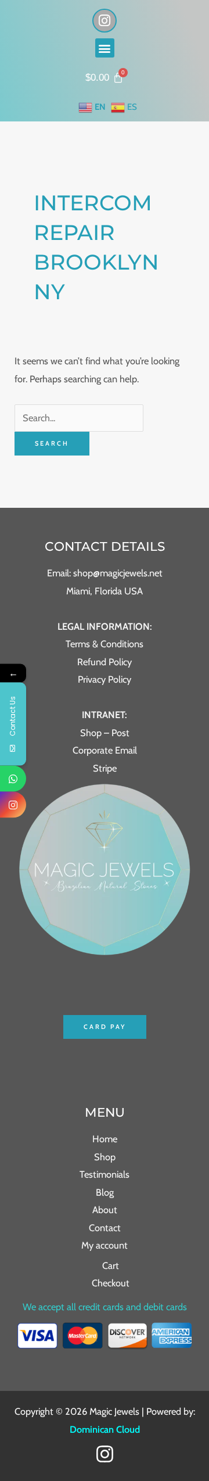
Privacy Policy (104, 679)
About (104, 1209)
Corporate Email (105, 750)
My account (104, 1245)
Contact (105, 1227)
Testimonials (104, 1174)
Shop (105, 1157)
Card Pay (105, 1027)
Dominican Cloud (105, 1429)
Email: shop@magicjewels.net (105, 573)
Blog (105, 1192)
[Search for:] (79, 418)
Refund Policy (104, 662)
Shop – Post (104, 732)
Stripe (105, 768)
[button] (104, 48)
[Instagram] (104, 1454)
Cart (110, 1265)
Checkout (110, 1283)
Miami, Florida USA (104, 591)
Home (104, 1139)
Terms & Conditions (104, 644)
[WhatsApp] (13, 778)
